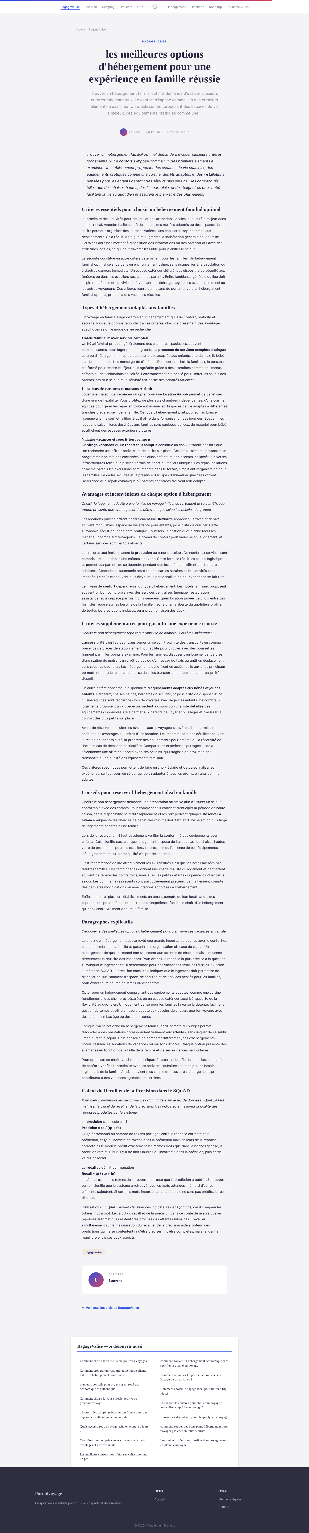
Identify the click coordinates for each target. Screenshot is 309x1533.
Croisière (126, 6)
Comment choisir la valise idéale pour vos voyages (113, 1361)
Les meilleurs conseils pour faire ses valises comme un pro (113, 1457)
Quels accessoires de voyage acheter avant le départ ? (114, 1429)
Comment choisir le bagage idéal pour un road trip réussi (193, 1391)
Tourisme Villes (238, 6)
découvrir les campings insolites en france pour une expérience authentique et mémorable (114, 1414)
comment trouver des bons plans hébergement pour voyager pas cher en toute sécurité (194, 1429)
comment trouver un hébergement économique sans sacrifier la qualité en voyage (194, 1363)
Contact (223, 1506)
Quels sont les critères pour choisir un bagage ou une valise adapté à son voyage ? (192, 1405)
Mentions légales (230, 1499)
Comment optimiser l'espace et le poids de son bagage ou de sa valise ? (190, 1377)
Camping (108, 6)
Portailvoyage (48, 1493)
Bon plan (91, 6)
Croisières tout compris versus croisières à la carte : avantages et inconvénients (113, 1442)
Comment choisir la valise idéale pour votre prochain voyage (108, 1401)
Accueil (80, 29)
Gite (140, 6)
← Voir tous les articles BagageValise (110, 1308)
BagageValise (70, 6)
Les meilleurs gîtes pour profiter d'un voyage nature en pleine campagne (194, 1442)
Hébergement (176, 6)
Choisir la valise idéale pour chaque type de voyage (194, 1417)
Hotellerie (197, 6)
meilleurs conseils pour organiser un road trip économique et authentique (109, 1387)
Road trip (215, 6)
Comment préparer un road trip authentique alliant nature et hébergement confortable (113, 1373)
